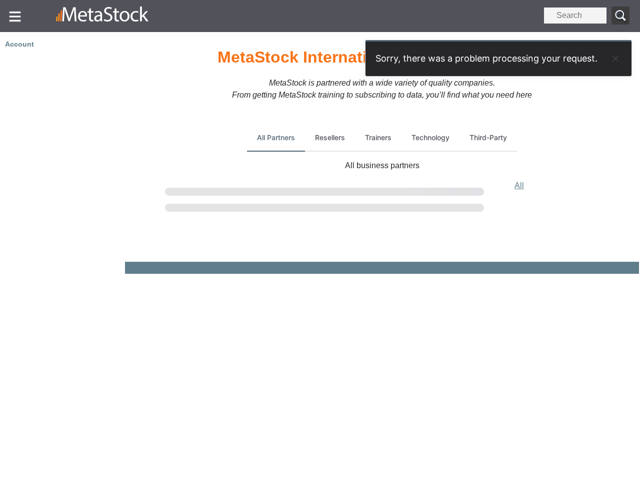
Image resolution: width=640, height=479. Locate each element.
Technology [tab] (431, 137)
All (519, 185)
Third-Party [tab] (488, 137)
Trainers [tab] (378, 137)
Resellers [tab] (330, 137)
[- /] (104, 16)
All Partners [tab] (276, 137)
